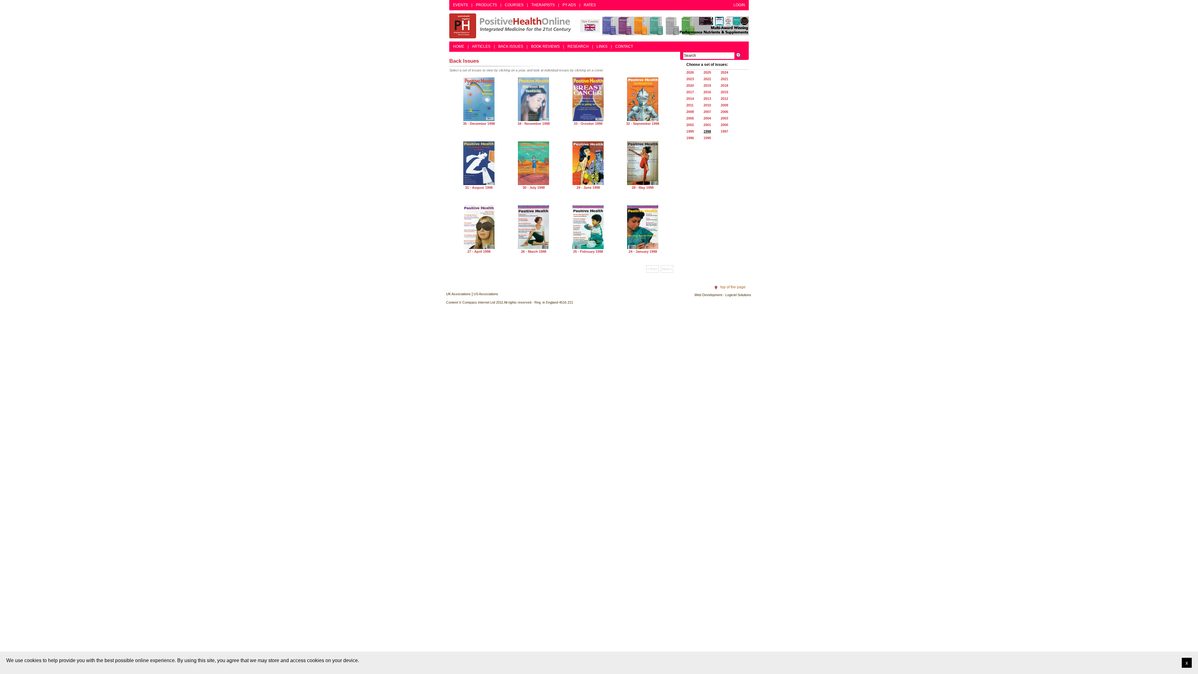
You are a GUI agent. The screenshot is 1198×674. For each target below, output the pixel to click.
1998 (707, 131)
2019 (707, 85)
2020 (690, 85)
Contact (624, 46)
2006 (724, 112)
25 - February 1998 (588, 251)
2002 (690, 125)
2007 (707, 112)
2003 (724, 118)
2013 (707, 98)
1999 (690, 131)
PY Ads (569, 5)
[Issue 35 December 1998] (478, 120)
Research (578, 46)
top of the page (733, 287)
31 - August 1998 (479, 187)
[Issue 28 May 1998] (642, 184)
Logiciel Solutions (738, 295)
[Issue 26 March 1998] (533, 248)
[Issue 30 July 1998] (533, 184)
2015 (724, 92)
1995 (707, 138)
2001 (707, 125)
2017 (690, 92)
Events (460, 5)
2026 (690, 72)
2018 (724, 85)
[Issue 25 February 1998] (588, 248)
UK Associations (458, 294)
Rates (590, 5)
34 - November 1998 (534, 123)
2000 (724, 125)
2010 (707, 105)
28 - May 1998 (643, 187)
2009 (724, 105)
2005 (690, 118)
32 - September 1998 (642, 123)
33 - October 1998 (588, 123)
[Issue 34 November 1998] (533, 120)
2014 (690, 98)
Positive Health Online (511, 25)
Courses (514, 5)
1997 (724, 131)
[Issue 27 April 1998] (478, 248)
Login (739, 5)
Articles (481, 46)
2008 (690, 112)
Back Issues (510, 46)
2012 (724, 98)
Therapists (543, 5)
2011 (690, 105)
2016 (707, 92)
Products (486, 5)
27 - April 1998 (478, 251)
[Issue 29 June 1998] (588, 184)
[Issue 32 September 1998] (642, 120)
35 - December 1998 (479, 123)
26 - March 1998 (533, 251)
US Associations (486, 294)
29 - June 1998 (588, 187)
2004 (707, 118)
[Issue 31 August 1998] (478, 184)
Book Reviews (545, 46)
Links (602, 46)
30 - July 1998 (534, 187)
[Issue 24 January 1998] (642, 248)
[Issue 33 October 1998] (588, 120)
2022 (707, 79)
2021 (724, 79)
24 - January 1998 (643, 251)
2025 (707, 72)
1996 (690, 138)
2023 (690, 79)
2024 (724, 72)
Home (458, 46)
